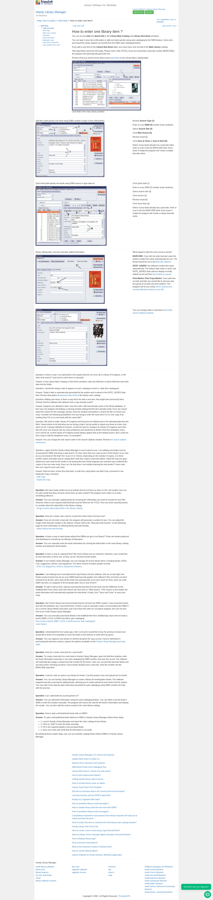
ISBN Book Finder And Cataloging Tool (89, 767)
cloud (38, 878)
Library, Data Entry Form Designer (87, 787)
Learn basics (41, 624)
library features (42, 872)
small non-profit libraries (155, 875)
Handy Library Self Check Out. (85, 826)
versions (112, 867)
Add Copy (41, 477)
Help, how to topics (46, 20)
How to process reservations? (85, 843)
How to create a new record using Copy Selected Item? (96, 830)
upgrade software (79, 869)
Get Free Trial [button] (138, 12)
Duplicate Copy (43, 480)
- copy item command (49, 42)
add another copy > (169, 26)
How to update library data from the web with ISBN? (94, 807)
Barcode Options (163, 262)
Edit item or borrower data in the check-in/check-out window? (98, 791)
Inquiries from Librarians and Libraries (88, 763)
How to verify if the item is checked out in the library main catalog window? (104, 822)
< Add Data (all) (78, 26)
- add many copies (48, 33)
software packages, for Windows (159, 867)
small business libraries (155, 878)
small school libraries (154, 869)
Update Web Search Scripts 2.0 (85, 759)
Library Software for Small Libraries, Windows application (97, 855)
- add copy (45, 30)
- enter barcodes (47, 38)
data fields (114, 58)
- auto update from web (50, 45)
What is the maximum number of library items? (92, 847)
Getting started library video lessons (87, 779)
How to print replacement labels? (86, 775)
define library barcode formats (50, 529)
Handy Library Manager (51, 12)
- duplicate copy (47, 40)
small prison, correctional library (158, 892)
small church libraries (154, 872)
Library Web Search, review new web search (91, 771)
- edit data (45, 35)
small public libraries (154, 884)
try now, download (43, 875)
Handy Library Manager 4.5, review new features (93, 755)
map (110, 875)
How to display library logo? (84, 839)
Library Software (139, 9)
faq (109, 869)
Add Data (62, 20)
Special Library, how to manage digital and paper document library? (101, 834)
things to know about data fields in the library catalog (59, 508)
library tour (40, 869)
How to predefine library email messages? (90, 803)
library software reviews (46, 881)
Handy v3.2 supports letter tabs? (86, 799)
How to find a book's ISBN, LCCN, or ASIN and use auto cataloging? (65, 621)
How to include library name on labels (88, 783)
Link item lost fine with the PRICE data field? (91, 795)
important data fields (68, 395)
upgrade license (79, 872)
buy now (75, 867)
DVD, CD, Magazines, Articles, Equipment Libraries (59, 566)
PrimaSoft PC (125, 896)
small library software (45, 867)
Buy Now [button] (149, 12)
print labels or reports (162, 274)
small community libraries (156, 881)
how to (111, 872)
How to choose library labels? (85, 851)
